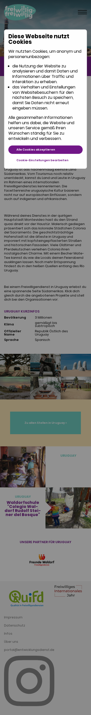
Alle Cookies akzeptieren (35, 150)
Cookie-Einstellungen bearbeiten (42, 160)
